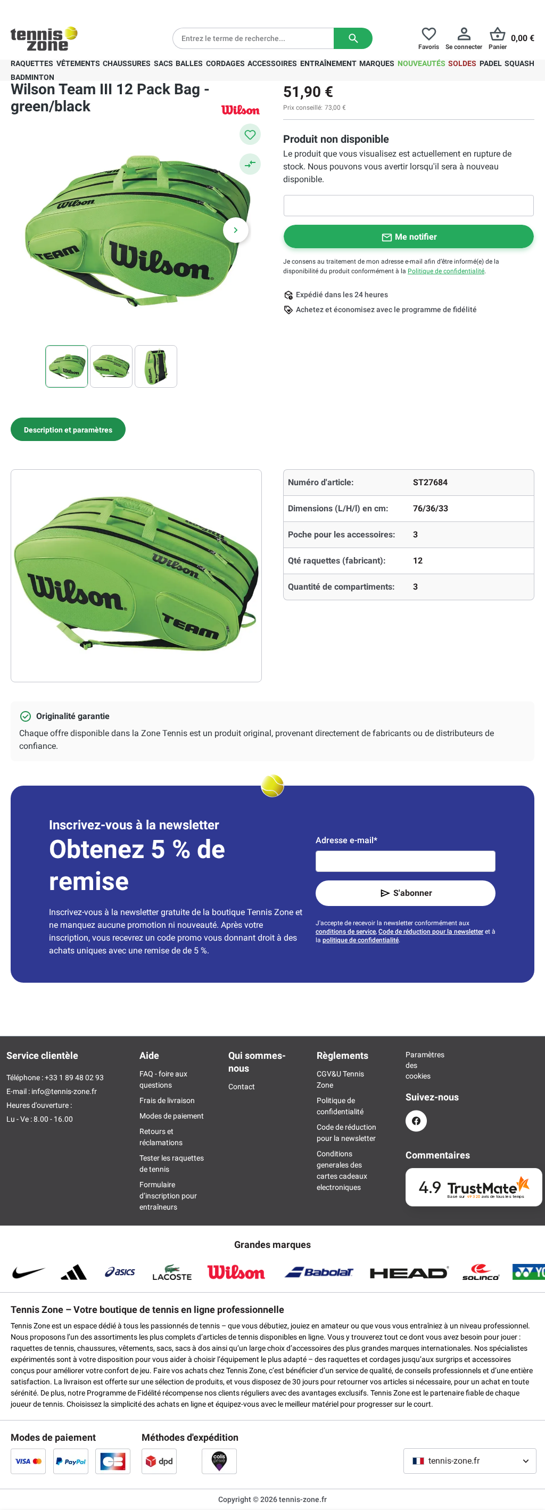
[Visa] (28, 1461)
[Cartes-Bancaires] (112, 1461)
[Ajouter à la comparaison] (250, 164)
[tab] (68, 429)
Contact (241, 1086)
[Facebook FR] (416, 1121)
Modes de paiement (171, 1116)
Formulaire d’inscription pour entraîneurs (168, 1195)
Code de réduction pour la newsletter (430, 931)
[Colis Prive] (219, 1461)
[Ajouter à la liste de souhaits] (250, 134)
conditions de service (346, 931)
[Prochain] (236, 230)
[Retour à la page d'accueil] (44, 38)
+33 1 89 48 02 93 (82, 8)
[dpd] (159, 1461)
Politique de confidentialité (446, 271)
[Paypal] (70, 1461)
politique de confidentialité (361, 940)
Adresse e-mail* (346, 840)
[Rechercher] (353, 38)
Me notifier (416, 237)
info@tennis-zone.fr (64, 1091)
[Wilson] (240, 109)
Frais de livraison (167, 1100)
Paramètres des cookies (416, 1065)
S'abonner (412, 893)
